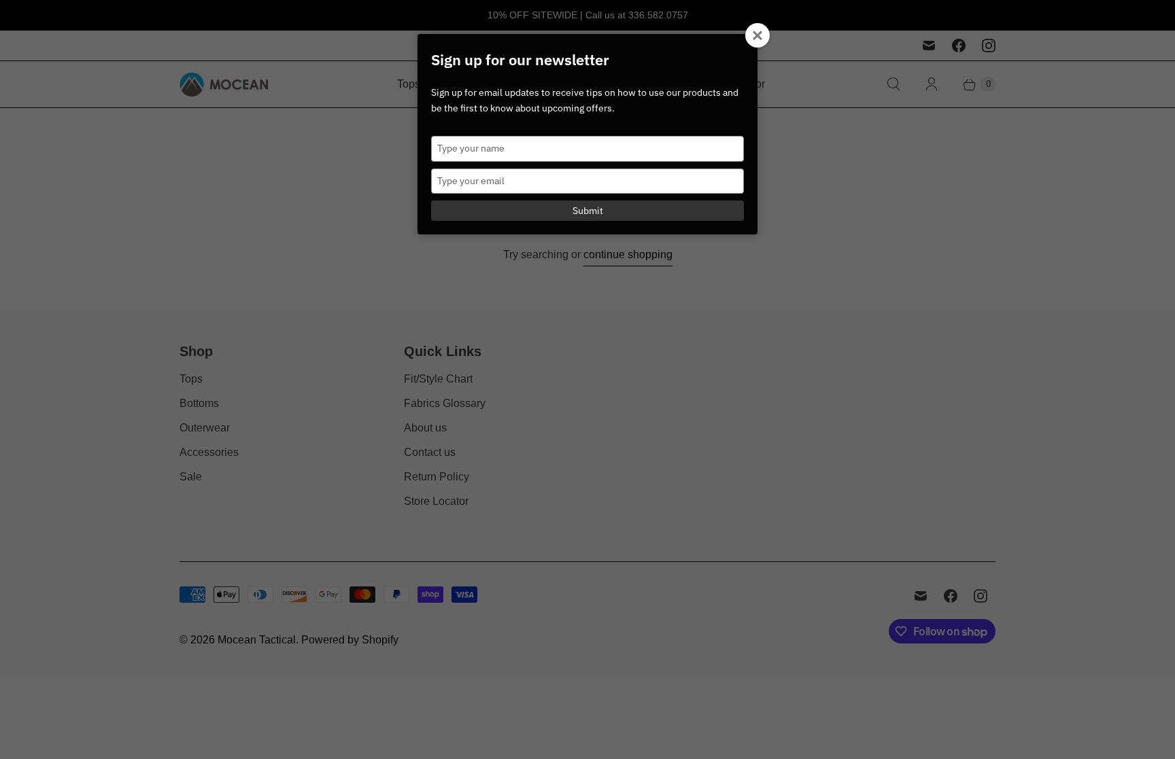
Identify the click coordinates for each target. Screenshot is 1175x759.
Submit (588, 211)
